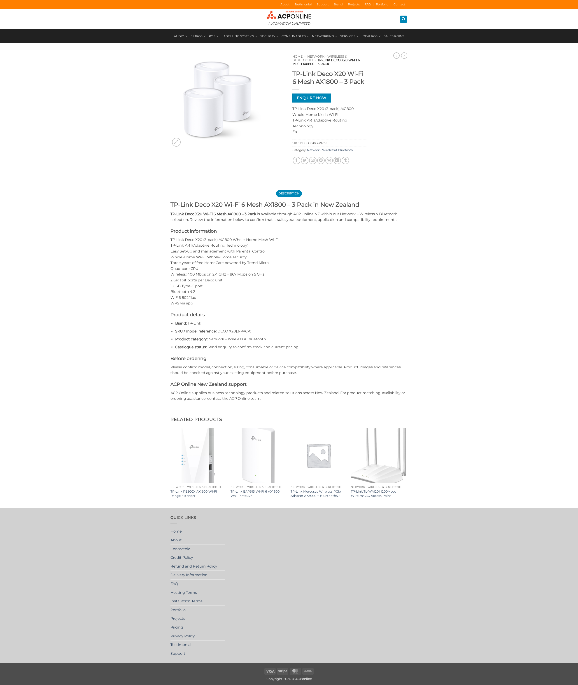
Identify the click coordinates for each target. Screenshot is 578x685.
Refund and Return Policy (193, 566)
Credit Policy (181, 557)
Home (297, 56)
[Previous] (170, 467)
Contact (399, 4)
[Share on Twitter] (304, 160)
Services (347, 36)
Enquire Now (311, 98)
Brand (338, 4)
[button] (176, 142)
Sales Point (394, 36)
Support (323, 4)
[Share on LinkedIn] (337, 160)
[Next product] (396, 55)
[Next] (406, 467)
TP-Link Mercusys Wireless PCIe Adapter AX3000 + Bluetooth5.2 (316, 493)
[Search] (403, 19)
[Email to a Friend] (313, 160)
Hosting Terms (183, 592)
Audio (179, 36)
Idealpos (369, 36)
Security (267, 36)
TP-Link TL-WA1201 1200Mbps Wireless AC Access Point (373, 493)
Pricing (176, 627)
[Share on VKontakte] (329, 160)
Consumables (294, 36)
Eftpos (197, 36)
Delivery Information (188, 575)
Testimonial (303, 4)
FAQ (368, 4)
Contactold (180, 549)
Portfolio (382, 4)
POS (212, 36)
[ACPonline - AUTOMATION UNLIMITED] (289, 14)
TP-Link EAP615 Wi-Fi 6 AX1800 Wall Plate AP (255, 493)
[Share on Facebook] (296, 160)
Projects (354, 4)
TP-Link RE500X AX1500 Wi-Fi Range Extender (193, 493)
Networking (323, 36)
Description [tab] (289, 193)
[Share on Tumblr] (345, 160)
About (284, 4)
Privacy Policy (182, 636)
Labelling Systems (237, 36)
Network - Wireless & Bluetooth (330, 150)
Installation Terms (186, 601)
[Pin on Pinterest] (321, 160)
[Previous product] (404, 55)
